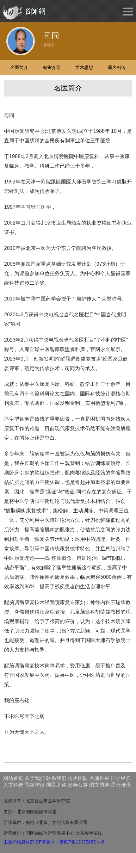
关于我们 (35, 778)
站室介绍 (52, 67)
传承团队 (78, 778)
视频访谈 (35, 785)
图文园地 (99, 785)
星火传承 (121, 785)
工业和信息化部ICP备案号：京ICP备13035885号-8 (53, 841)
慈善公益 (78, 785)
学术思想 (84, 67)
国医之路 (56, 785)
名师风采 (99, 778)
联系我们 (56, 778)
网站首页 (13, 778)
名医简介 (19, 67)
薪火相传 (117, 67)
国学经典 (121, 778)
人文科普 (13, 785)
